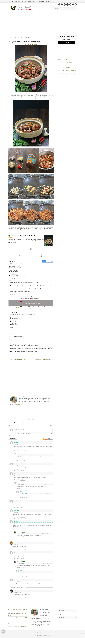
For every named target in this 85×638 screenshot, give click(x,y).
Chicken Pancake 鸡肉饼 (63, 59)
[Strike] (20, 433)
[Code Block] (26, 433)
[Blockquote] (25, 433)
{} (29, 433)
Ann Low (26, 493)
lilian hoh (23, 454)
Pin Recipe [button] (33, 298)
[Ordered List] (21, 433)
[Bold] (15, 433)
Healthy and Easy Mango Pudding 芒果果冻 (17, 359)
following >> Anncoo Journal (32, 308)
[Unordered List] (23, 433)
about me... (42, 403)
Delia (23, 484)
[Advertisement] (42, 25)
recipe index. (19, 404)
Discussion (35, 44)
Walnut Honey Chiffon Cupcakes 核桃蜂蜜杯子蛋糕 (43, 359)
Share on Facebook (25, 298)
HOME (36, 632)
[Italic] (17, 433)
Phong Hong (16, 510)
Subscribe (66, 42)
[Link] (28, 433)
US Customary (50, 261)
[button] (8, 237)
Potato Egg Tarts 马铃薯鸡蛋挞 (64, 67)
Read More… (39, 625)
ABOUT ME (41, 632)
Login (51, 425)
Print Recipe (38, 298)
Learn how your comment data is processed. (35, 435)
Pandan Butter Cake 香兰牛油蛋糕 (65, 62)
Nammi (15, 463)
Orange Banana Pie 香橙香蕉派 (64, 65)
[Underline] (18, 433)
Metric (44, 261)
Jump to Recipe (27, 44)
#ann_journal (38, 303)
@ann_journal (30, 303)
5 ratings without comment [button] (29, 422)
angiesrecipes (17, 501)
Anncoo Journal (46, 635)
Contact (47, 632)
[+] (31, 433)
